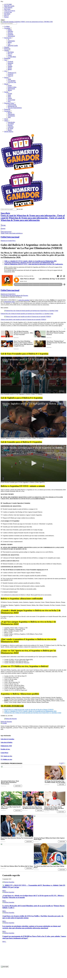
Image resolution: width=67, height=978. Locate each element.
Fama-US (10, 76)
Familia (6, 92)
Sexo (9, 101)
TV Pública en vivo (6, 759)
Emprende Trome (9, 103)
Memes (10, 69)
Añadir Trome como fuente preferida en (12, 233)
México (10, 90)
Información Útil (12, 106)
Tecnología (7, 111)
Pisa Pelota (7, 14)
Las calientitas (11, 80)
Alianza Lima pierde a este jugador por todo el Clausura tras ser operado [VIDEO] (23, 319)
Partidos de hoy (5, 749)
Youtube (10, 66)
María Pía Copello (9, 6)
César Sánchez (8, 7)
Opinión (6, 50)
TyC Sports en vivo (6, 756)
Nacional (10, 33)
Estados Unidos (12, 87)
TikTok (10, 68)
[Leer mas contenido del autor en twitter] (4, 723)
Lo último (7, 26)
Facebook (10, 61)
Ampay (10, 55)
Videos (6, 120)
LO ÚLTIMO (8, 4)
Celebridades (11, 41)
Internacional (11, 36)
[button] (20, 209)
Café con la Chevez (9, 10)
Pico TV (6, 15)
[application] (33, 375)
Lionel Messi (4, 752)
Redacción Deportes (22, 295)
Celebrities (11, 127)
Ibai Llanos (7, 9)
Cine (9, 44)
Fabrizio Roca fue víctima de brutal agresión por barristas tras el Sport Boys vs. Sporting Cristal (27, 313)
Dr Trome (10, 128)
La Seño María (12, 56)
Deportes (6, 47)
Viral (5, 60)
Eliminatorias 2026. (9, 301)
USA (5, 71)
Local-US (10, 74)
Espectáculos (7, 37)
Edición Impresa (8, 131)
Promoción (7, 109)
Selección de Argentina (7, 739)
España (10, 85)
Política (10, 29)
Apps (9, 117)
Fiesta (9, 79)
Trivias (6, 119)
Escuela (10, 93)
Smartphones (11, 115)
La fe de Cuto (8, 12)
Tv (8, 39)
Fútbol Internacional (10, 237)
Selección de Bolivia (6, 742)
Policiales (10, 31)
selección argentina (23, 300)
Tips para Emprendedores (15, 107)
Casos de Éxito (12, 104)
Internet (10, 112)
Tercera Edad (11, 99)
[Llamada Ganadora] (22, 170)
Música (10, 42)
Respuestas (7, 58)
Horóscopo (7, 48)
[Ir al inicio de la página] (5, 962)
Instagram (10, 63)
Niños (9, 96)
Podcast (6, 17)
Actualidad (7, 28)
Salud (9, 95)
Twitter (10, 64)
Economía (10, 34)
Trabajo (10, 98)
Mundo (6, 84)
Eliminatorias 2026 (6, 746)
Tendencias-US (12, 72)
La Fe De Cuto (12, 82)
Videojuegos (11, 114)
